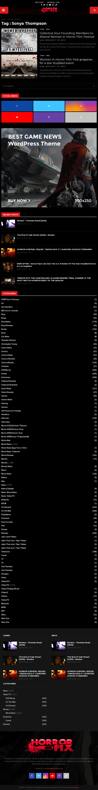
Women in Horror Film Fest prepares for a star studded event (66, 61)
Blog (3, 314)
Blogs (3, 318)
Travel (4, 555)
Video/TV (5, 585)
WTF (3, 611)
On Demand (6, 507)
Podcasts (5, 518)
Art (2, 303)
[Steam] (56, 5)
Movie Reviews (7, 455)
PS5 (3, 526)
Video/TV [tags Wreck (10, 589)
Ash (43, 40)
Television (5, 552)
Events (42, 29)
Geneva (4, 407)
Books (4, 329)
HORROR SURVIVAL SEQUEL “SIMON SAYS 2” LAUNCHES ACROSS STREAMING (54, 249)
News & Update (7, 489)
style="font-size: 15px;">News (13, 544)
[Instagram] (47, 5)
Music (3, 470)
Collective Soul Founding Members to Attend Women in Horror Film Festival (67, 35)
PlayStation (6, 515)
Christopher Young (9, 344)
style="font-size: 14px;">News (13, 541)
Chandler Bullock (8, 340)
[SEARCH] (94, 86)
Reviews (4, 533)
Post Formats (7, 522)
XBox (3, 615)
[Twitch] (53, 5)
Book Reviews (7, 325)
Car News (5, 337)
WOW (3, 607)
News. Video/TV (8, 496)
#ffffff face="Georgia (10, 299)
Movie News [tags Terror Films (14, 448)
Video (3, 578)
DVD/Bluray (6, 370)
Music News (6, 474)
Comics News (7, 355)
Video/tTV (5, 581)
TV (2, 559)
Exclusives (5, 377)
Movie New (5, 440)
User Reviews (7, 567)
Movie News (6, 444)
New (3, 481)
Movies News (6, 466)
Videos (4, 596)
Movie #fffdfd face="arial (11, 433)
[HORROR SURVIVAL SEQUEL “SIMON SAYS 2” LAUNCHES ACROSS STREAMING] (8, 252)
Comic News (6, 348)
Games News (6, 400)
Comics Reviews (8, 359)
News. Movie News (9, 492)
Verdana (4, 574)
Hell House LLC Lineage (11, 411)
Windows (5, 604)
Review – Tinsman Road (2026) (31, 221)
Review (4, 529)
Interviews (5, 422)
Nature (4, 477)
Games (4, 396)
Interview (5, 418)
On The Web (6, 511)
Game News (6, 389)
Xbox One (5, 618)
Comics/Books (7, 363)
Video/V (4, 592)
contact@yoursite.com (54, 769)
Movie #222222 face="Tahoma (14, 426)
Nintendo (5, 500)
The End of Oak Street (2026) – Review (36, 235)
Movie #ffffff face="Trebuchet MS (15, 437)
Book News (6, 322)
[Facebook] (41, 5)
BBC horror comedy (9, 311)
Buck (3, 333)
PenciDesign (74, 787)
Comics (4, 351)
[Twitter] (44, 5)
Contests (5, 366)
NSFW (3, 503)
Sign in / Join (54, 2)
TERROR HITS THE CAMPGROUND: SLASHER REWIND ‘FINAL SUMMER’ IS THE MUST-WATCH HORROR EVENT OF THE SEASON (54, 279)
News (48, 29)
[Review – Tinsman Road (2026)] (8, 224)
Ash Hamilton (7, 307)
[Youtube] (50, 5)
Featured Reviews (8, 381)
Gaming (4, 403)
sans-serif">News (8, 537)
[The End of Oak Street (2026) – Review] (8, 238)
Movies (4, 459)
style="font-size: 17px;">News (13, 548)
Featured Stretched (9, 385)
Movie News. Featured (10, 452)
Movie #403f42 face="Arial (12, 429)
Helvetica (5, 414)
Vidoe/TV (5, 600)
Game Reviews (7, 392)
